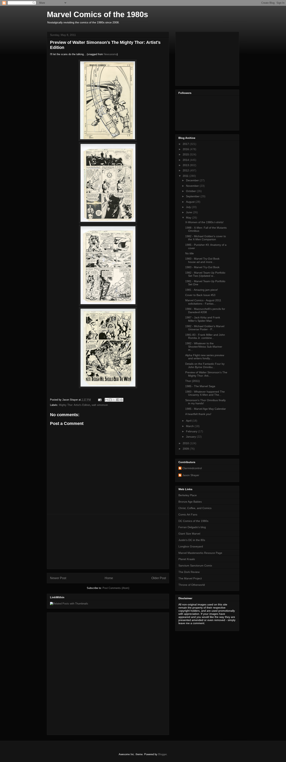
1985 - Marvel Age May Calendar (205, 408)
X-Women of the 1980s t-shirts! (204, 222)
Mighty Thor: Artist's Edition (74, 404)
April (189, 420)
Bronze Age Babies (190, 501)
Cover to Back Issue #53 (200, 295)
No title (189, 253)
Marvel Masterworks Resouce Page (200, 552)
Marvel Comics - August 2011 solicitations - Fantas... (203, 302)
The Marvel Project (190, 578)
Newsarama (110, 54)
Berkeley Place (187, 495)
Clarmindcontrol (192, 468)
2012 (186, 170)
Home (109, 578)
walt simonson (100, 404)
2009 (186, 448)
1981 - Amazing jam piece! (201, 289)
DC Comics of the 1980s (193, 520)
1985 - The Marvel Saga (200, 386)
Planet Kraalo (186, 559)
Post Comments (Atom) (116, 588)
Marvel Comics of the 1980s (97, 14)
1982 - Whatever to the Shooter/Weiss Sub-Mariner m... (203, 346)
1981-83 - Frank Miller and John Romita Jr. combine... (205, 336)
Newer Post (58, 578)
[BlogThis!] (110, 400)
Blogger (162, 754)
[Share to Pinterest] (121, 400)
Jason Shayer (190, 475)
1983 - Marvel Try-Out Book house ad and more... (202, 260)
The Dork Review (189, 571)
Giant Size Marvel (189, 533)
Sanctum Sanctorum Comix (195, 565)
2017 (186, 143)
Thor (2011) (192, 380)
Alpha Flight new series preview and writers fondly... (204, 357)
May (189, 217)
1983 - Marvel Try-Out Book (202, 267)
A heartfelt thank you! (198, 414)
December (193, 180)
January (191, 436)
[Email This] (107, 400)
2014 (186, 159)
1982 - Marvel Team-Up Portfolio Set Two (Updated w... (205, 274)
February (192, 431)
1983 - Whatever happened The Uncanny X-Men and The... (205, 393)
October (191, 191)
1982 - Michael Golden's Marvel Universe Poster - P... (204, 328)
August (190, 201)
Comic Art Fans (187, 514)
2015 (186, 154)
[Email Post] (99, 399)
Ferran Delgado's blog (192, 527)
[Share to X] (114, 400)
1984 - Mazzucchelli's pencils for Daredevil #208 (205, 310)
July (189, 207)
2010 (186, 443)
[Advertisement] (108, 541)
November (193, 185)
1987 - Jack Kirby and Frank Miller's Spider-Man (202, 319)
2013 (186, 165)
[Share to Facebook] (118, 400)
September (193, 196)
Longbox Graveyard (190, 546)
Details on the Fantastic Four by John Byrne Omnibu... (205, 365)
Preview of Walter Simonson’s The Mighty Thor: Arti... (206, 374)
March (190, 426)
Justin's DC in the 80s (191, 540)
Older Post (158, 578)
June (189, 212)
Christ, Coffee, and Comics (194, 508)
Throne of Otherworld (191, 584)
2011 (186, 175)
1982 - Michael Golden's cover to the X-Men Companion (205, 238)
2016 (186, 149)
